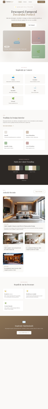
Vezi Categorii (31, 25)
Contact (30, 1)
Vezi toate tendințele (7, 125)
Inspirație (41, 1)
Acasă (20, 1)
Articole (25, 1)
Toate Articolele (38, 191)
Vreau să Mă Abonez (23, 332)
